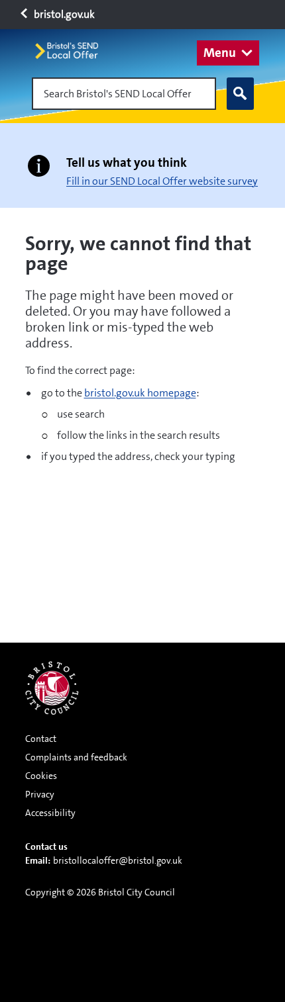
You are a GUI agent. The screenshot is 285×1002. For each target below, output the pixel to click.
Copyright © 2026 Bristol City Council (100, 892)
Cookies (41, 776)
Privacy (39, 794)
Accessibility (50, 813)
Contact (40, 739)
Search (240, 93)
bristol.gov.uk (63, 14)
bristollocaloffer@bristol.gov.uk (117, 860)
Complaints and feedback (76, 757)
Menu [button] (219, 52)
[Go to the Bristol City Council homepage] (52, 688)
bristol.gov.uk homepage (140, 393)
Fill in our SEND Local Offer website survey (162, 181)
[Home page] (72, 51)
